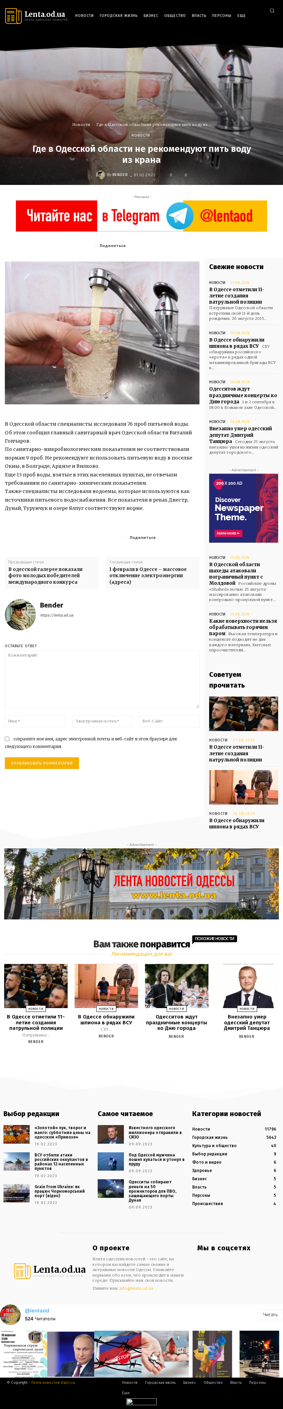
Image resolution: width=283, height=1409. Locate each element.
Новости (81, 124)
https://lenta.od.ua (56, 615)
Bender (120, 175)
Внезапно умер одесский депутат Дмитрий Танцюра (240, 435)
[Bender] (101, 174)
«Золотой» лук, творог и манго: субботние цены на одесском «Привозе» (62, 1132)
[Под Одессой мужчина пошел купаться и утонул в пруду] (111, 1161)
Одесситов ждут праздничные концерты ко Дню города (243, 395)
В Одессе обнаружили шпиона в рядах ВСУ (236, 343)
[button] (272, 10)
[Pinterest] (178, 245)
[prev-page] (133, 1057)
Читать (270, 1314)
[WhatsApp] (194, 245)
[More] (192, 537)
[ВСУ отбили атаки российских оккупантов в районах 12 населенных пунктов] (16, 1161)
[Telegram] (262, 38)
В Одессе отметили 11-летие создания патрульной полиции (236, 296)
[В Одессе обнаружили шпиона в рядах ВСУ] (243, 787)
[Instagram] (252, 38)
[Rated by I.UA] (141, 1403)
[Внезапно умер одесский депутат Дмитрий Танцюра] (247, 986)
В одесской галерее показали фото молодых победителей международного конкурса (45, 575)
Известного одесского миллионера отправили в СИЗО (155, 1132)
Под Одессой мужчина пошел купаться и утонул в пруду (157, 1159)
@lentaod (37, 1310)
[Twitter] (272, 38)
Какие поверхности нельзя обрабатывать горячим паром (243, 627)
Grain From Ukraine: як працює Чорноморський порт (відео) (60, 1191)
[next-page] (148, 1057)
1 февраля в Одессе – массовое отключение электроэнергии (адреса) (148, 575)
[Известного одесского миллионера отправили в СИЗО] (111, 1134)
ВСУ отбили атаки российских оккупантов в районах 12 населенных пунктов (61, 1162)
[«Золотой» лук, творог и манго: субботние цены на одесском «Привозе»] (16, 1134)
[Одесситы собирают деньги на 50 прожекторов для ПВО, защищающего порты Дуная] (111, 1188)
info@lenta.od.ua (136, 1288)
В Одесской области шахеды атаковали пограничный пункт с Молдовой (236, 574)
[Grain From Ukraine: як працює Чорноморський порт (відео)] (16, 1193)
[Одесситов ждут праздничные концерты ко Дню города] (176, 986)
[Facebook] (241, 38)
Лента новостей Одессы (53, 1382)
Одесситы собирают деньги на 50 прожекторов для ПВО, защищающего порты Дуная (152, 1191)
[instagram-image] (23, 1354)
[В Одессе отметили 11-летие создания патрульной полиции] (243, 714)
